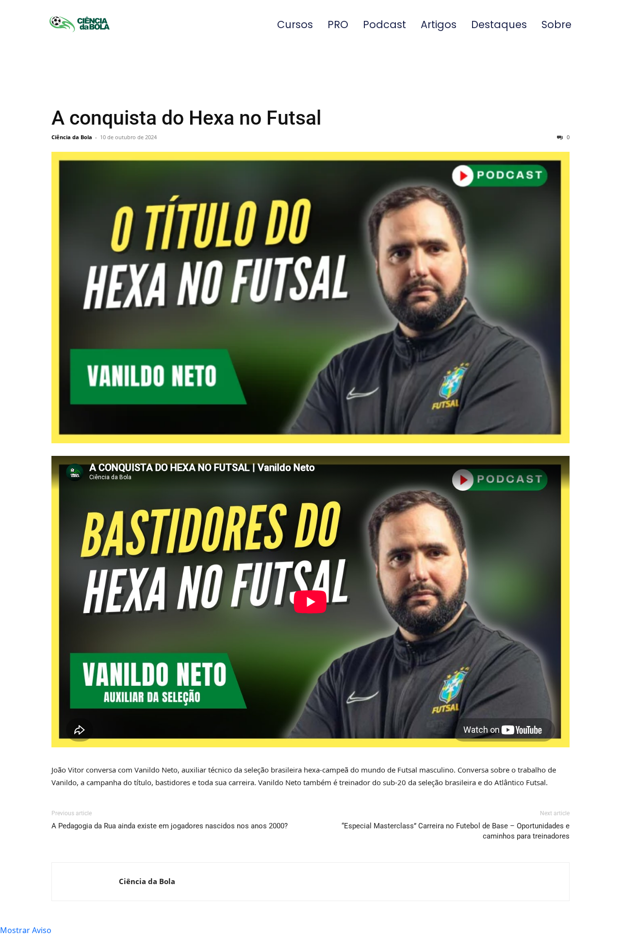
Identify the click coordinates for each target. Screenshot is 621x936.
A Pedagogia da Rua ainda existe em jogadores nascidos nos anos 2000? (169, 826)
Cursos (295, 24)
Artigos (439, 24)
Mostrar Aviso (25, 930)
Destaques (499, 24)
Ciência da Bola (71, 137)
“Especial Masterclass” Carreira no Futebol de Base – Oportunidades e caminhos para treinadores (456, 831)
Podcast (384, 24)
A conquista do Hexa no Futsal (186, 117)
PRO (337, 24)
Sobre (556, 24)
